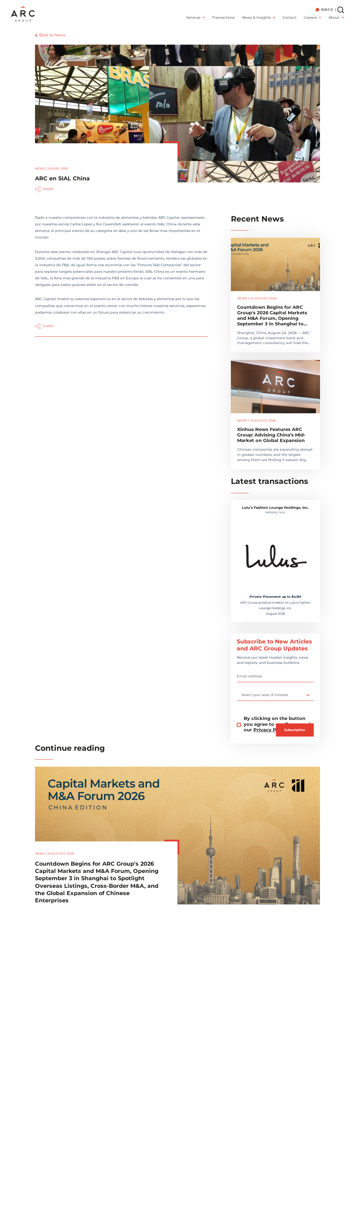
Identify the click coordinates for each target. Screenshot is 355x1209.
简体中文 (327, 9)
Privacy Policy (270, 729)
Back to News (52, 35)
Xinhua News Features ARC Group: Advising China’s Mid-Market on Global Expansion (271, 435)
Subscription (294, 730)
